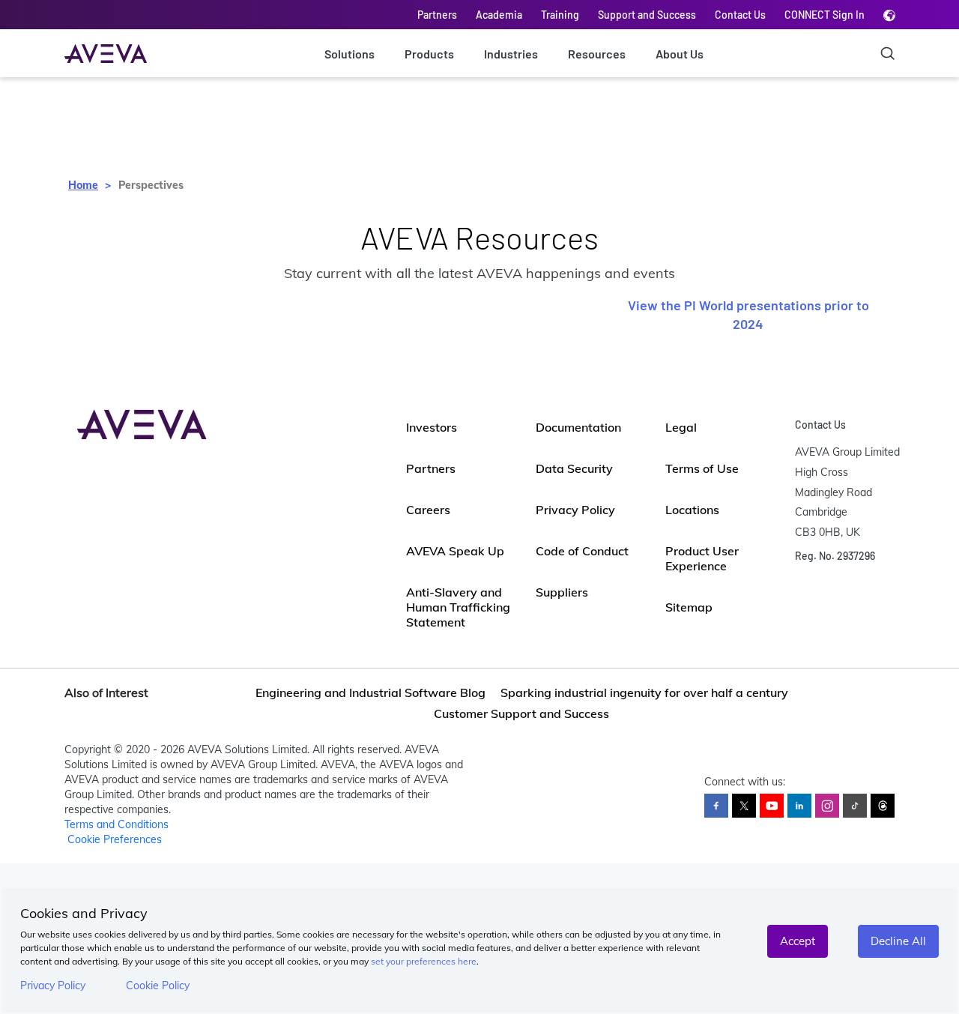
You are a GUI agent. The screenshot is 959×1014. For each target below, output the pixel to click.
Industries (511, 53)
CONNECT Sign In (824, 14)
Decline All (898, 941)
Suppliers (562, 592)
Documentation (578, 427)
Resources (597, 53)
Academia (499, 14)
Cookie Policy (158, 985)
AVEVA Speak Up (455, 550)
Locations (692, 509)
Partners (437, 14)
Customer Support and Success (521, 713)
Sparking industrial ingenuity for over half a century (644, 692)
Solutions (349, 53)
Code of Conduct (582, 550)
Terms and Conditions (116, 824)
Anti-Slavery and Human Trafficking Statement (458, 607)
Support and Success (647, 14)
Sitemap (689, 607)
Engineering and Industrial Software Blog (370, 692)
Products (429, 53)
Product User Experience (702, 558)
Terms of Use (702, 468)
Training (560, 14)
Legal (681, 427)
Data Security (574, 468)
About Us (680, 53)
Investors (431, 427)
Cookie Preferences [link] (114, 839)
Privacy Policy (52, 985)
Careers (428, 509)
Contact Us (740, 14)
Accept (797, 941)
